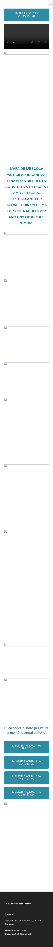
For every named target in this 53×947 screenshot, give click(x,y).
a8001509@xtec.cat (21, 934)
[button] (26, 793)
